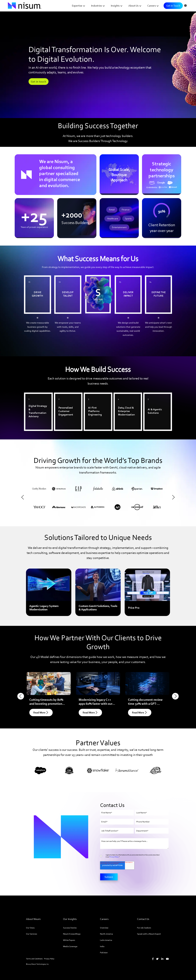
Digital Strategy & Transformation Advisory (35, 399)
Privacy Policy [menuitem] (49, 959)
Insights (115, 5)
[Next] (172, 497)
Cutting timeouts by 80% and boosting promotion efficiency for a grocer (46, 704)
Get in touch (38, 81)
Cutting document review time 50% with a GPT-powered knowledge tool (145, 704)
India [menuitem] (102, 946)
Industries (96, 5)
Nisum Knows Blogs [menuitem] (71, 934)
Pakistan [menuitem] (104, 952)
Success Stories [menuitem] (70, 927)
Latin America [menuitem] (106, 940)
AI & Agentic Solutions (157, 395)
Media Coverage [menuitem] (70, 946)
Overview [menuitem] (104, 927)
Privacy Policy (113, 857)
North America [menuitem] (106, 934)
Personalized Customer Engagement (68, 397)
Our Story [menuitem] (30, 927)
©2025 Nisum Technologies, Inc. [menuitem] (37, 964)
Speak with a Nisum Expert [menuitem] (149, 934)
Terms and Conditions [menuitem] (34, 959)
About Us (133, 5)
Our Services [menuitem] (31, 934)
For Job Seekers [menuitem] (144, 927)
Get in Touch (173, 5)
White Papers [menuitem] (69, 940)
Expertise (77, 5)
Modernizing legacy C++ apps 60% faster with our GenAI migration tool (95, 704)
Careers (151, 5)
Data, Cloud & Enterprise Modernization (123, 399)
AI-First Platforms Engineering (95, 397)
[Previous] (23, 497)
